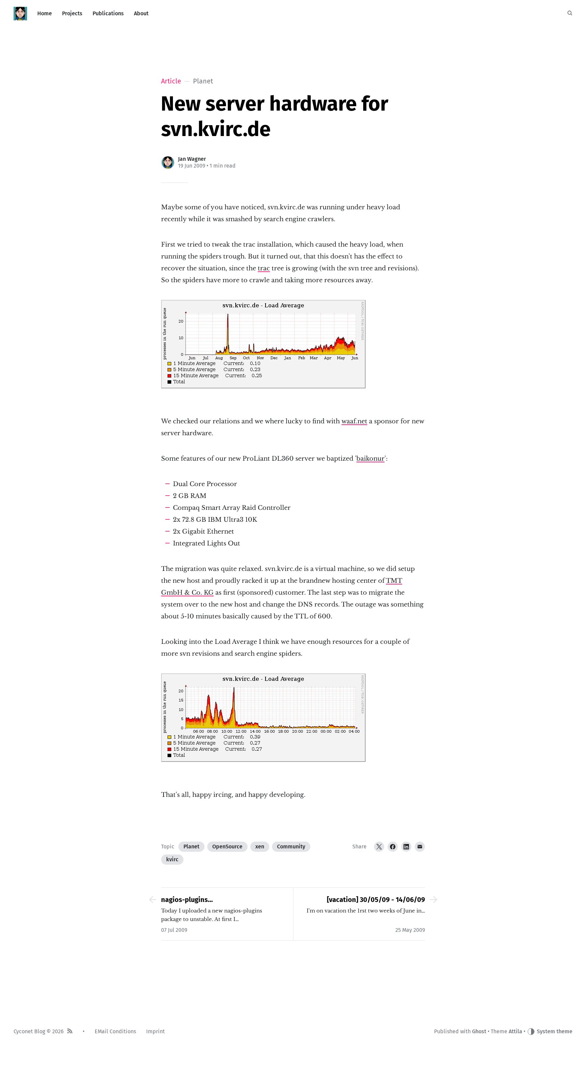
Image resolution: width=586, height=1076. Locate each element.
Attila (515, 1031)
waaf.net (354, 421)
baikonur (370, 458)
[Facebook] (393, 847)
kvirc (172, 859)
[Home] (20, 13)
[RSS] (70, 1031)
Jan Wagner (192, 159)
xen (259, 846)
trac (264, 268)
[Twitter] (379, 847)
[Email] (420, 847)
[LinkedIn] (406, 847)
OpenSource (227, 846)
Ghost (479, 1031)
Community (291, 846)
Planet (191, 846)
